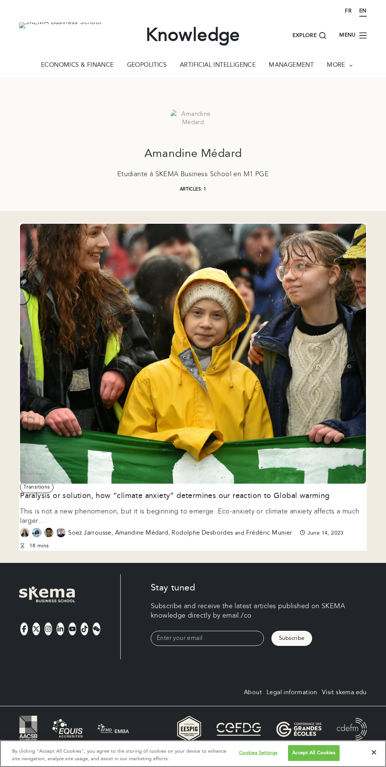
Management (291, 65)
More (336, 65)
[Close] (374, 752)
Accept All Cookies (313, 752)
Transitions (36, 487)
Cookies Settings (258, 752)
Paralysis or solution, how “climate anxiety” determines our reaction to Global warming (174, 496)
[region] (193, 753)
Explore (305, 35)
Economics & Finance (77, 65)
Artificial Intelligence (218, 65)
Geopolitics (147, 65)
